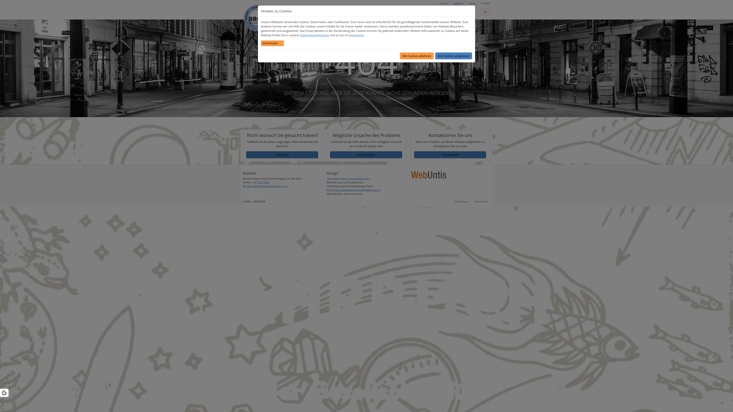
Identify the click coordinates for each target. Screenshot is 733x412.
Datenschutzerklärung (314, 35)
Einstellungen (270, 43)
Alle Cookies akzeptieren (454, 56)
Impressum (356, 35)
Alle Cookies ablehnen (416, 56)
